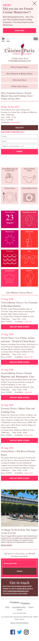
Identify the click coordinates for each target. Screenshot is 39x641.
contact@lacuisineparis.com (19, 61)
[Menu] (36, 39)
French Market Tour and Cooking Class (16, 94)
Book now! (19, 30)
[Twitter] (19, 632)
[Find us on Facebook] (12, 632)
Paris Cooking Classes (12, 92)
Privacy (19, 609)
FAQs (7, 607)
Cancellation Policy (19, 607)
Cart (3, 41)
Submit (19, 151)
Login (7, 41)
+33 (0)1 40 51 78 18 (19, 59)
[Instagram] (26, 632)
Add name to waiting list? (12, 132)
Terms (31, 607)
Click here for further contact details (15, 593)
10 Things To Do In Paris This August (19, 529)
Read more (6, 545)
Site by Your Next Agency (19, 623)
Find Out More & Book (19, 327)
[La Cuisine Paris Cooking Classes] (19, 50)
